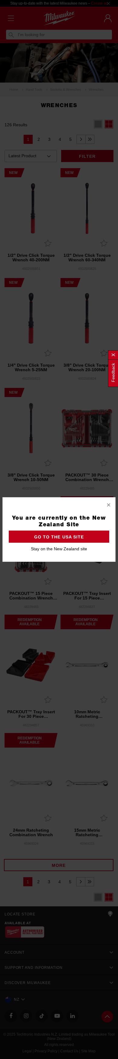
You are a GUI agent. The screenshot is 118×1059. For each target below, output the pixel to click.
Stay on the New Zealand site (59, 548)
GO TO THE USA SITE (59, 537)
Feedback (113, 372)
